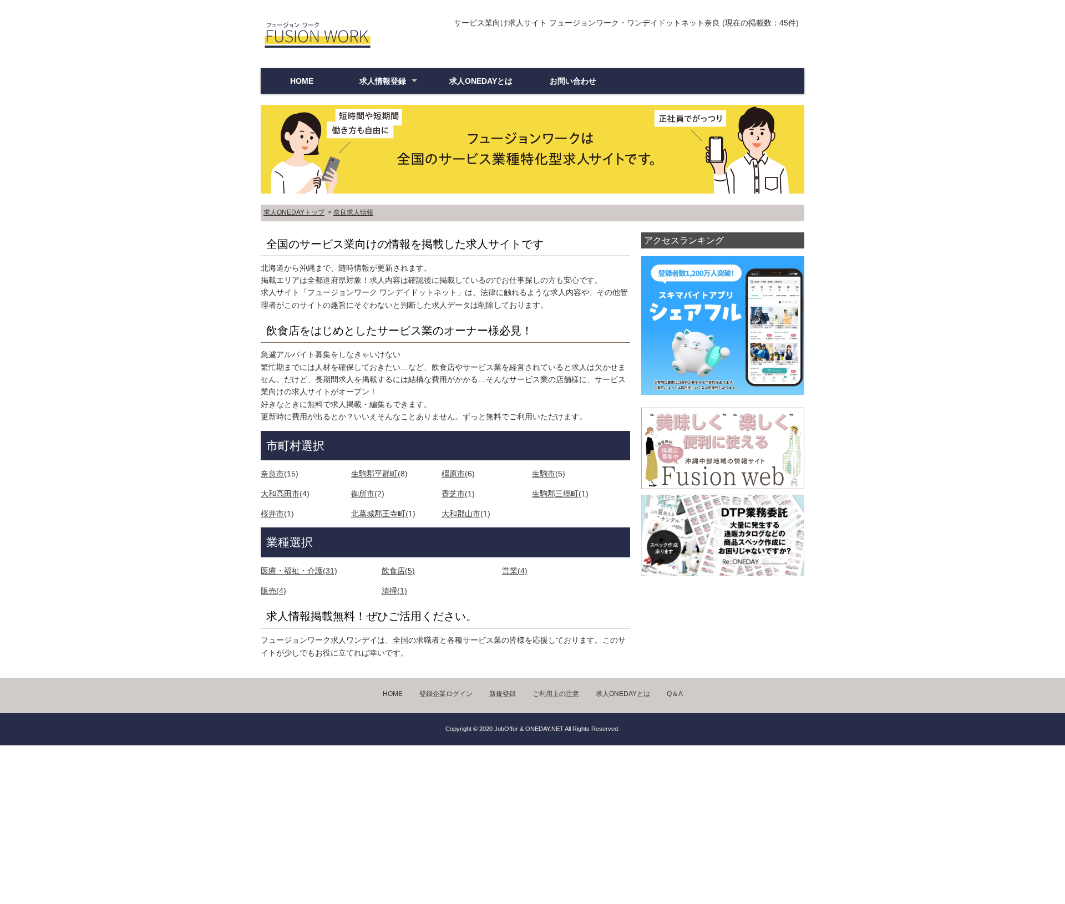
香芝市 (453, 493)
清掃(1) (394, 590)
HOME (301, 81)
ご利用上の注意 (555, 694)
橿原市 (453, 473)
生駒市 (543, 473)
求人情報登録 (382, 81)
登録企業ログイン (446, 694)
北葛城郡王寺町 (378, 513)
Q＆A (675, 694)
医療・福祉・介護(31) (299, 570)
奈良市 (272, 473)
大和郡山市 (461, 513)
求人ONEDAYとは (481, 81)
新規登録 (502, 694)
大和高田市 (280, 493)
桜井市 (272, 513)
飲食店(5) (398, 570)
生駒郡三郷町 (555, 493)
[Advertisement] (333, 823)
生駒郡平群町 (374, 473)
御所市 (362, 493)
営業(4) (515, 570)
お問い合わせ (573, 81)
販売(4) (273, 590)
